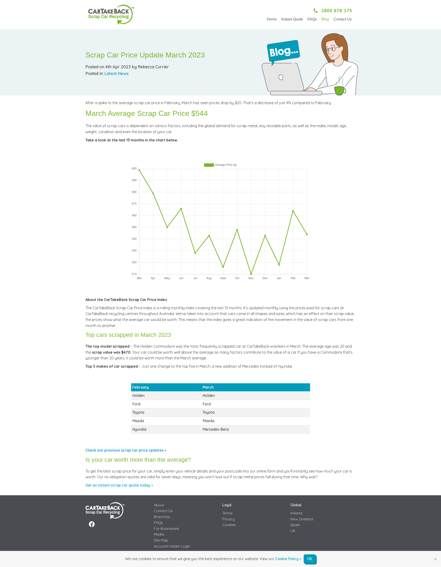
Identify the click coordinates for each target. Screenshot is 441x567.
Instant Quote (292, 19)
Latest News (117, 73)
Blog (325, 19)
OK (309, 559)
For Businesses (166, 528)
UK (293, 530)
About (159, 505)
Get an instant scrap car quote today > (119, 485)
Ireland (296, 513)
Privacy (228, 519)
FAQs (312, 19)
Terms (227, 513)
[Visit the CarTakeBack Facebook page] (92, 524)
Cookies (229, 524)
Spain (295, 524)
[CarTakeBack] (111, 15)
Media (159, 534)
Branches (162, 516)
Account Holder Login (172, 546)
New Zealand (302, 519)
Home (272, 19)
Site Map (161, 540)
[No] (435, 559)
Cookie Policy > (288, 558)
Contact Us (343, 19)
